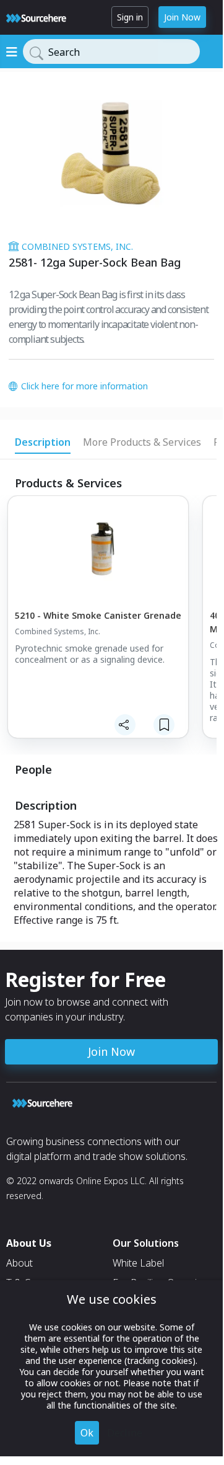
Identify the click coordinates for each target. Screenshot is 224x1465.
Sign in (130, 17)
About (19, 1263)
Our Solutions (146, 1243)
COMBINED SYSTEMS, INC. (77, 246)
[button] (97, 625)
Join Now (182, 17)
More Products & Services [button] (142, 442)
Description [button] (43, 442)
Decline (124, 1433)
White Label (138, 1263)
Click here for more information (84, 386)
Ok (86, 1433)
